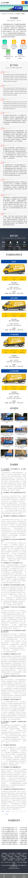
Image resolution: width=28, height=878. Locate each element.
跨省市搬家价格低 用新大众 (17, 789)
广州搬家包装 (4, 853)
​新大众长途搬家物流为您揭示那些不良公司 (13, 631)
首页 (8, 13)
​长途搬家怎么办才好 (15, 654)
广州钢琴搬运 (10, 856)
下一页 (6, 814)
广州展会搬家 (17, 856)
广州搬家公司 (14, 865)
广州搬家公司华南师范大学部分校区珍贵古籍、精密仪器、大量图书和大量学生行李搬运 (7, 434)
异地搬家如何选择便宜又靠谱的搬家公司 (13, 676)
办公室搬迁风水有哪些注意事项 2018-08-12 (12, 835)
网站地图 (23, 860)
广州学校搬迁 (19, 858)
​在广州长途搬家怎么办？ (16, 563)
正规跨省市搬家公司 (15, 699)
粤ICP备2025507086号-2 (14, 868)
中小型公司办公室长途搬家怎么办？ (13, 607)
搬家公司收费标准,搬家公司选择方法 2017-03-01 (14, 838)
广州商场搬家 (10, 860)
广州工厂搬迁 (14, 855)
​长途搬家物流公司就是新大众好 (13, 516)
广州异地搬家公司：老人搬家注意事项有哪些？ (13, 469)
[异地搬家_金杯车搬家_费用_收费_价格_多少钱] (14, 305)
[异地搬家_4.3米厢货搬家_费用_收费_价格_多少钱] (14, 378)
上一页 (7, 811)
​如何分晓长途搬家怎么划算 (17, 585)
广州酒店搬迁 (5, 858)
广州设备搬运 (7, 855)
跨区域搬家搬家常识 (15, 767)
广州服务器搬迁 (21, 855)
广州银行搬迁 (24, 856)
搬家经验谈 (13, 745)
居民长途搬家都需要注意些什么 (13, 493)
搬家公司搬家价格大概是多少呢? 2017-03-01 (13, 837)
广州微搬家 (18, 853)
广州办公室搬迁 (11, 853)
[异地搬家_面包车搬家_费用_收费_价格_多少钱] (14, 269)
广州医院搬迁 (12, 858)
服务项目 (12, 13)
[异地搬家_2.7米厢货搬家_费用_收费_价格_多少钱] (14, 342)
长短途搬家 (17, 13)
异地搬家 (23, 13)
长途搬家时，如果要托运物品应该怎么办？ (13, 722)
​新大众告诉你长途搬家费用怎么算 (13, 540)
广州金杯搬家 (17, 860)
